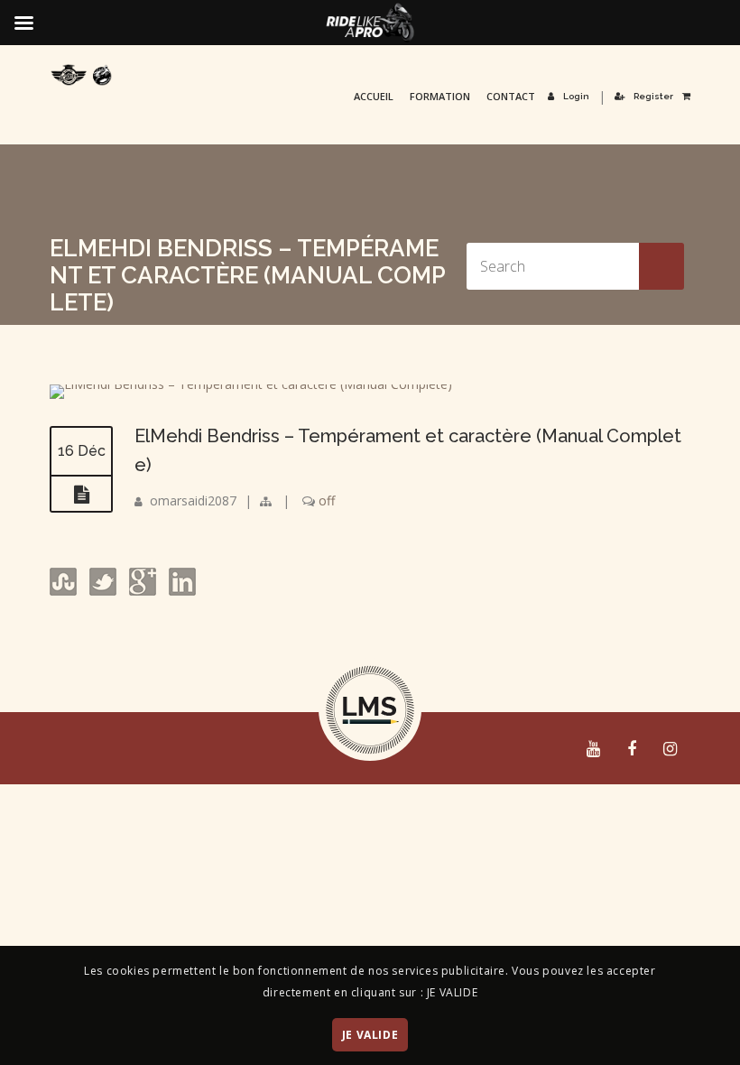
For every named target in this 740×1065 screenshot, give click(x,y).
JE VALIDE (370, 1034)
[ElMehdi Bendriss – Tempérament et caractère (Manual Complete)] (251, 384)
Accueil (373, 96)
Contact (510, 96)
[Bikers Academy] (81, 75)
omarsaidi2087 (193, 500)
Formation (440, 96)
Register (653, 96)
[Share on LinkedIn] (180, 590)
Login (576, 96)
